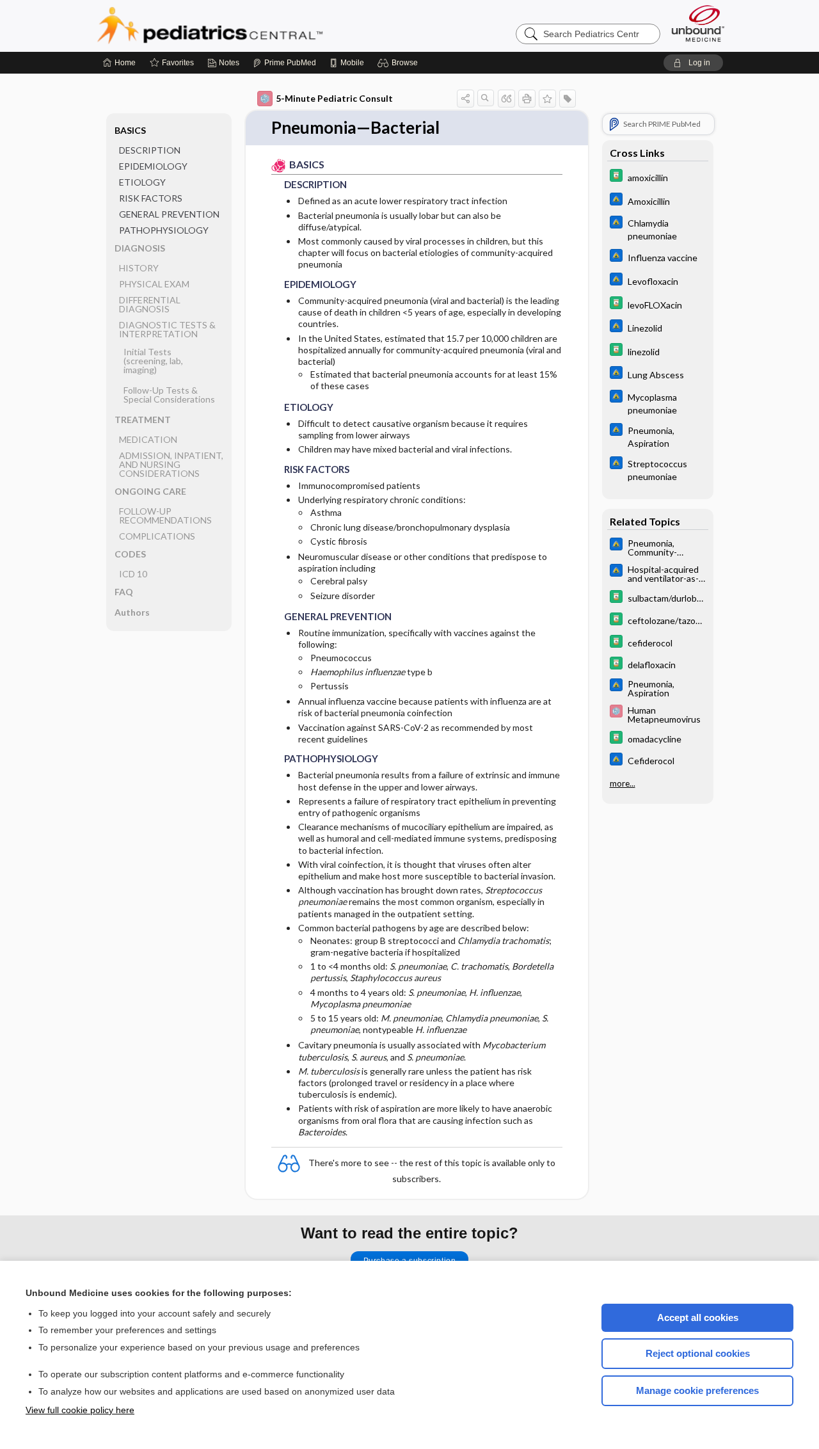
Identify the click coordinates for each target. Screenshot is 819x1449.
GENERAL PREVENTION (169, 214)
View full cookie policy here (80, 1410)
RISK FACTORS (150, 198)
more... (622, 783)
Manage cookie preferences (697, 1390)
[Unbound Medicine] (698, 23)
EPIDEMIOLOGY (153, 166)
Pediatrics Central (256, 25)
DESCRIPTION (149, 150)
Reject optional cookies (698, 1353)
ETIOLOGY (142, 182)
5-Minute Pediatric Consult (334, 98)
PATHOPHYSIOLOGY (164, 230)
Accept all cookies (697, 1317)
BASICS (130, 130)
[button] (400, 63)
